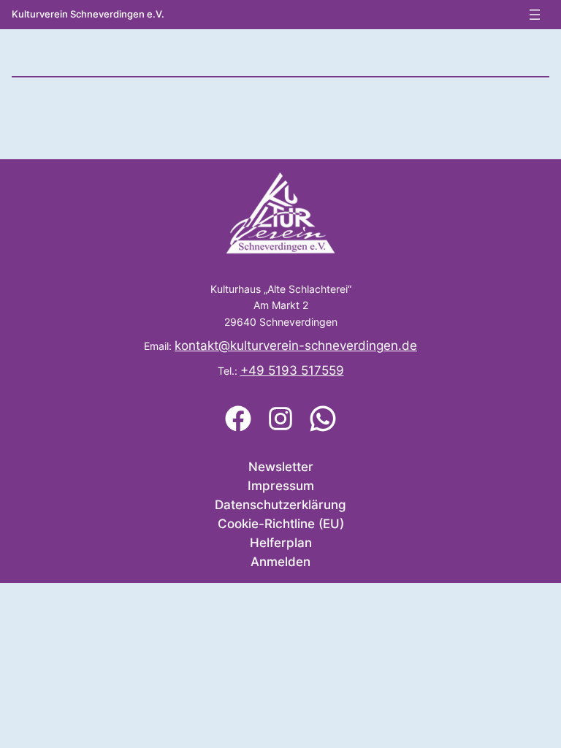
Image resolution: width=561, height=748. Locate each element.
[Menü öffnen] (534, 14)
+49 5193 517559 (292, 370)
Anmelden (280, 561)
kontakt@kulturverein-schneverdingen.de (296, 345)
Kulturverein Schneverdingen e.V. (88, 14)
